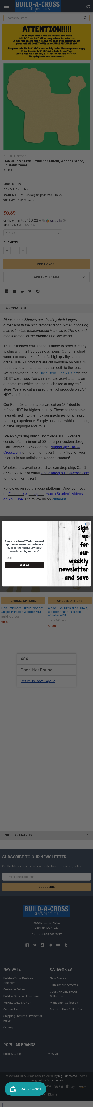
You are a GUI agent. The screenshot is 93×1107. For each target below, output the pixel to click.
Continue (24, 564)
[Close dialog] (87, 524)
